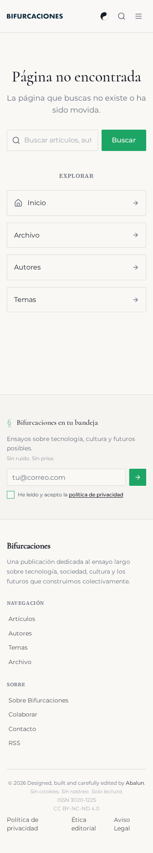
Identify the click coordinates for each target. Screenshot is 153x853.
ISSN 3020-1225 (76, 800)
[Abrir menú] (138, 16)
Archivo (19, 662)
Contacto (22, 729)
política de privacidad (96, 494)
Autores (20, 633)
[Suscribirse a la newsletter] (137, 477)
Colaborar (22, 714)
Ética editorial (83, 824)
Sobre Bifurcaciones (38, 700)
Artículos (21, 619)
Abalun (135, 783)
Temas (18, 647)
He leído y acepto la (70, 494)
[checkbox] (10, 495)
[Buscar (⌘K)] (121, 16)
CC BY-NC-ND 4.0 (76, 808)
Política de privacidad (22, 824)
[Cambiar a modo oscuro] (104, 16)
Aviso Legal (122, 824)
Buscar (124, 140)
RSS (14, 743)
